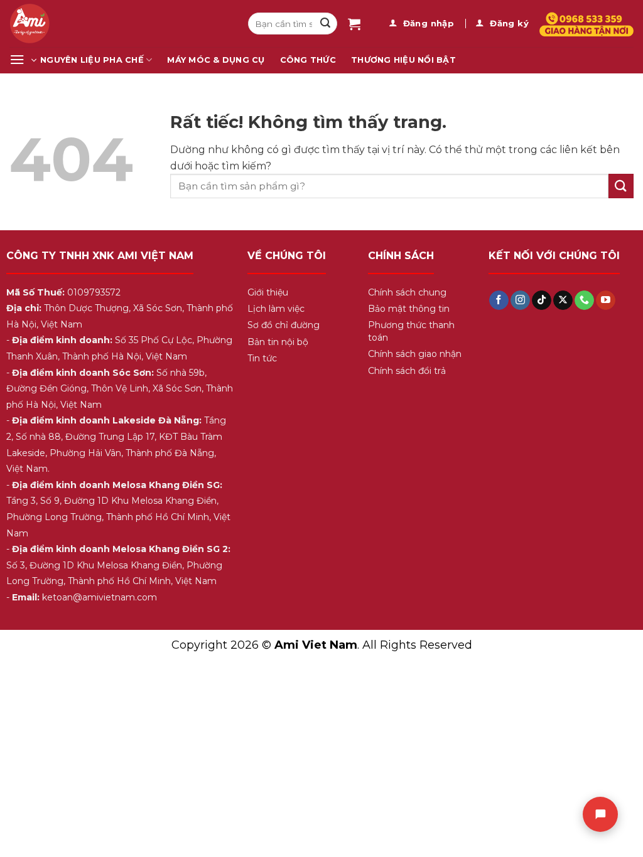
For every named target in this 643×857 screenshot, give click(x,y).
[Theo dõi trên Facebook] (499, 300)
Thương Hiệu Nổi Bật (403, 60)
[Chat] (600, 814)
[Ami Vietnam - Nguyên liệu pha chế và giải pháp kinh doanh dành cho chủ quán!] (119, 23)
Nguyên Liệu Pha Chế (92, 60)
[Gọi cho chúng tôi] (584, 300)
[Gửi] (325, 24)
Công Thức (308, 60)
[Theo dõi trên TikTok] (541, 300)
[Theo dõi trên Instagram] (520, 300)
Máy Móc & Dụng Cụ (215, 60)
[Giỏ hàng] (354, 24)
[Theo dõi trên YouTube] (605, 300)
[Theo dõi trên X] (563, 300)
